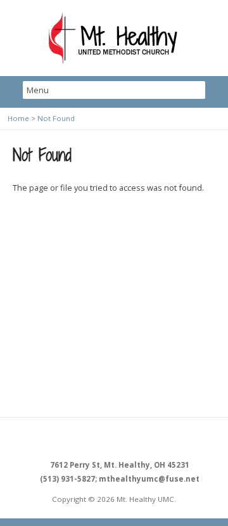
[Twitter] (114, 439)
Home (18, 118)
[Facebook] (99, 439)
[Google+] (128, 439)
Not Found (56, 118)
